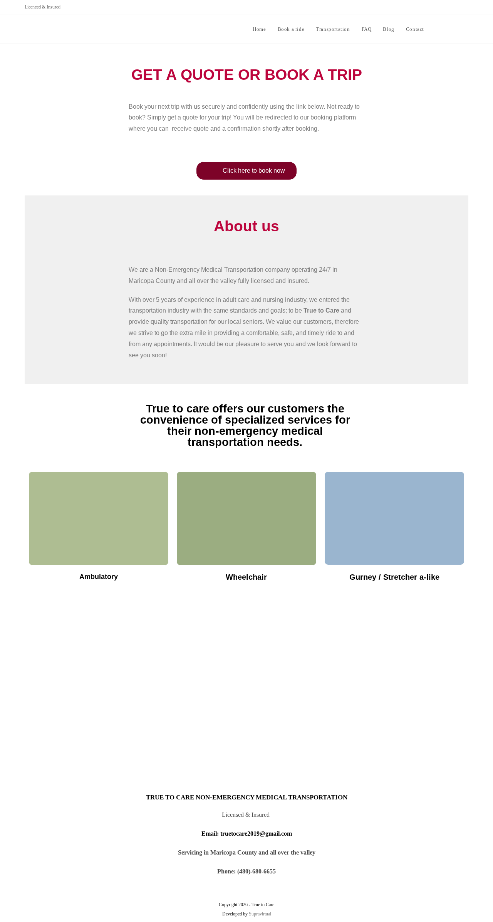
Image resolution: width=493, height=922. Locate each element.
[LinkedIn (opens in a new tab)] (465, 28)
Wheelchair (246, 577)
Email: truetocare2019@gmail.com (246, 833)
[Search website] (437, 29)
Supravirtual (260, 914)
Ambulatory (98, 576)
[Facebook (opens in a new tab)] (454, 28)
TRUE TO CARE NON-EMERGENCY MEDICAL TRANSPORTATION (246, 797)
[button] (246, 171)
